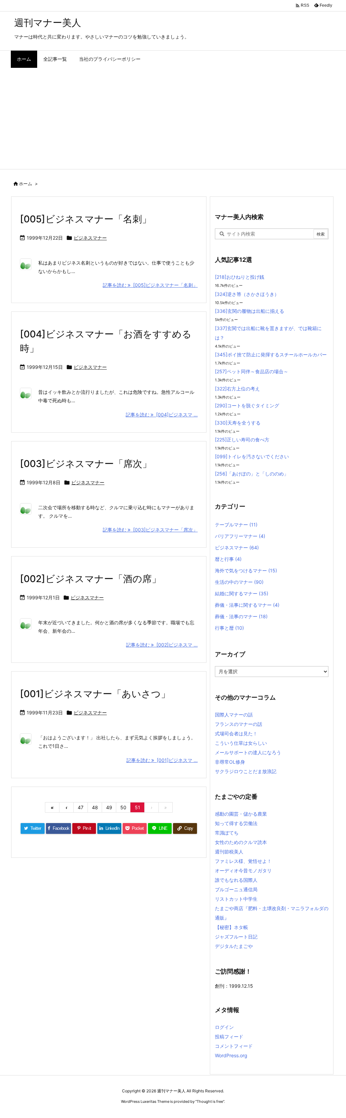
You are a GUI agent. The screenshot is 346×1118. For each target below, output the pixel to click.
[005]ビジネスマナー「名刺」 (85, 219)
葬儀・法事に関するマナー (247, 605)
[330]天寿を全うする (238, 423)
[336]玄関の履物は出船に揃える (249, 311)
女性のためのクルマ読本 (241, 842)
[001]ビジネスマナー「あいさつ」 (95, 694)
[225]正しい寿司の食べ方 (242, 439)
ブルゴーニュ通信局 (236, 889)
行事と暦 (229, 628)
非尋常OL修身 (230, 762)
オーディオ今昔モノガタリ (243, 870)
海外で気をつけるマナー (246, 570)
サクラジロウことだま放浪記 (245, 771)
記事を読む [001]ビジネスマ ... (162, 760)
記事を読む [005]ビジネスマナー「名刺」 (150, 285)
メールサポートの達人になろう (248, 752)
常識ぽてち (227, 833)
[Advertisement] (173, 118)
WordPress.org (231, 1055)
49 (109, 807)
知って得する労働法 (236, 823)
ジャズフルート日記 (236, 936)
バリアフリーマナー (240, 536)
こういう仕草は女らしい (241, 743)
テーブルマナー (236, 524)
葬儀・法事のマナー (241, 616)
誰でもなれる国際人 (236, 880)
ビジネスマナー (90, 238)
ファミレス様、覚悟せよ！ (243, 861)
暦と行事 (228, 559)
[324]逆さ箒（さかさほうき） (247, 294)
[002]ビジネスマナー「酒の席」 (90, 578)
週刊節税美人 (229, 851)
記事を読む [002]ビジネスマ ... (162, 645)
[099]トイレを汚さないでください (252, 456)
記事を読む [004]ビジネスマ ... (162, 414)
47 (80, 807)
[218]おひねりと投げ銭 (239, 277)
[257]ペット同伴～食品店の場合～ (251, 371)
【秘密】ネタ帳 (231, 927)
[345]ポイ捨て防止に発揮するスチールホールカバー (271, 354)
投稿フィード (229, 1036)
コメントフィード (234, 1046)
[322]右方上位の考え (237, 388)
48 (95, 807)
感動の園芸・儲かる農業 (241, 814)
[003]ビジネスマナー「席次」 (86, 463)
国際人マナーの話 (234, 714)
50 (123, 807)
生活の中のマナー (239, 582)
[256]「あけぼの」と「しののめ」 (252, 473)
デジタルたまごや (234, 946)
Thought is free (210, 1101)
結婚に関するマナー (241, 593)
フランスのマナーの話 (238, 724)
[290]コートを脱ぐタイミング (247, 405)
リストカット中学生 (236, 899)
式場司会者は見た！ (236, 733)
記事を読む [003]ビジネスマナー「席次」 (150, 530)
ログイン (224, 1027)
